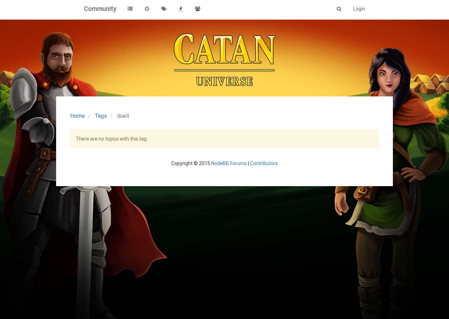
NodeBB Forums (229, 163)
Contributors (264, 163)
